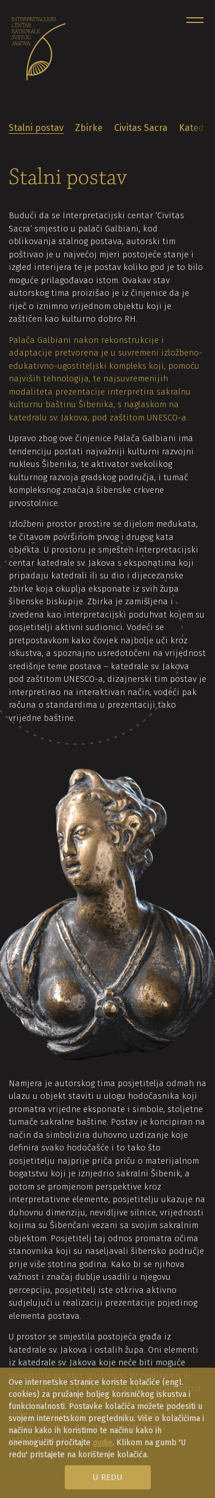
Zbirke (89, 127)
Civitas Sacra (140, 127)
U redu (107, 1477)
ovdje (102, 1442)
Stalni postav (36, 127)
